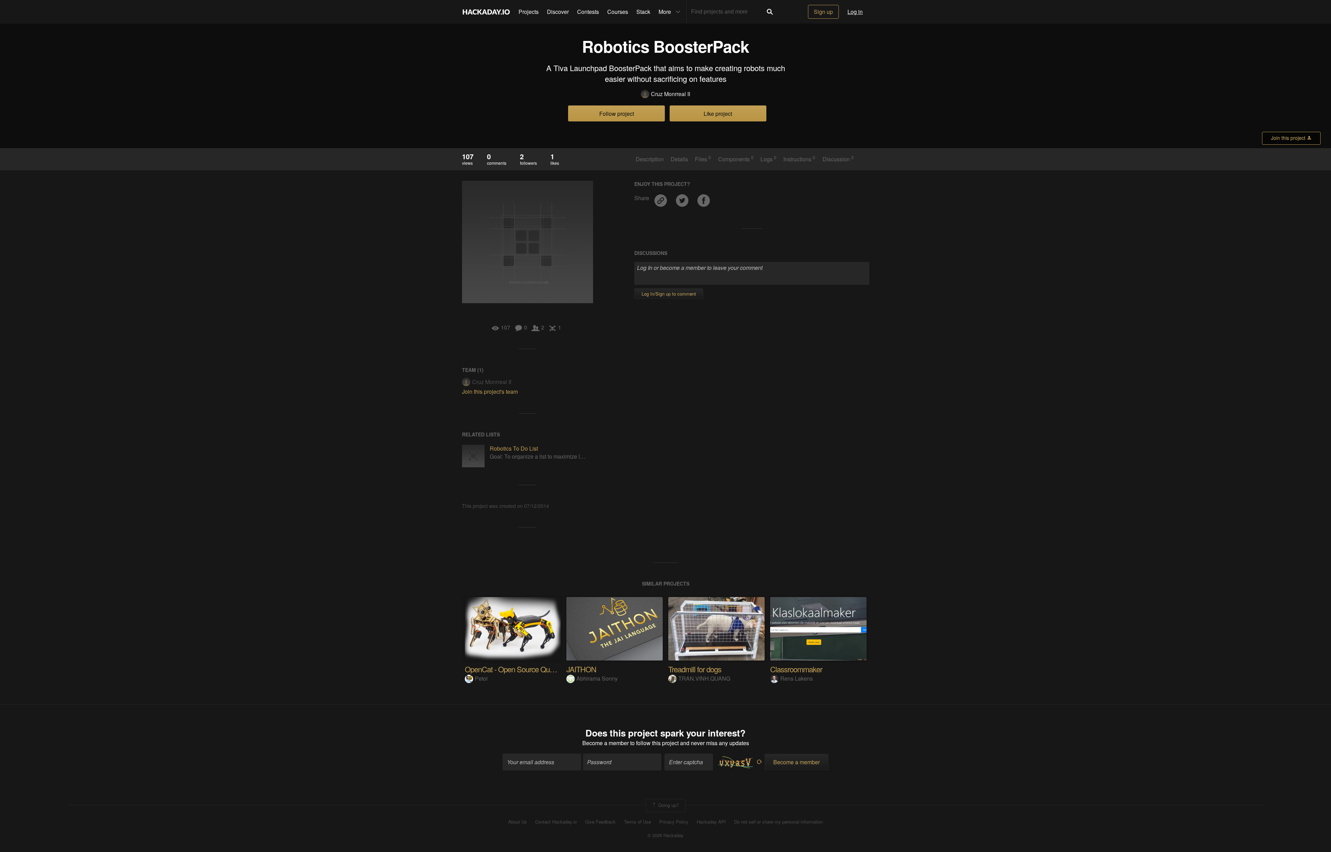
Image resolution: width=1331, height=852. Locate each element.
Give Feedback (600, 822)
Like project (718, 114)
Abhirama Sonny (597, 678)
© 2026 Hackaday (665, 835)
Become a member (605, 743)
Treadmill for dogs (694, 669)
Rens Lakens (796, 678)
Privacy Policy (673, 822)
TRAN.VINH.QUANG (704, 678)
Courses (617, 12)
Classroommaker (796, 669)
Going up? (668, 805)
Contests (588, 12)
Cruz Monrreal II (670, 94)
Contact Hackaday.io (556, 822)
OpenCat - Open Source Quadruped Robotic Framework (550, 669)
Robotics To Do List (514, 448)
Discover (558, 12)
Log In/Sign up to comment (669, 293)
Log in (855, 12)
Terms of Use (637, 822)
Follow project (616, 114)
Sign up (823, 12)
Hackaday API (711, 822)
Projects (529, 12)
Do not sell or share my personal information (778, 822)
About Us (517, 822)
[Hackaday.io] (486, 12)
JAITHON (581, 669)
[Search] (770, 12)
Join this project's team (490, 391)
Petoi (481, 678)
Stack (643, 12)
